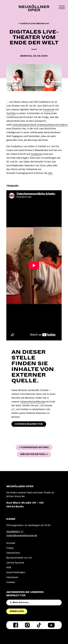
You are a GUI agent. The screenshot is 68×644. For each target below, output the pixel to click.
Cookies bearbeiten (29, 424)
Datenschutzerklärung (32, 401)
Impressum (12, 577)
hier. (50, 173)
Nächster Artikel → (35, 454)
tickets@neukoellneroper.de (21, 535)
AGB (8, 567)
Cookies (10, 582)
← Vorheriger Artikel (35, 447)
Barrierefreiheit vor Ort (19, 557)
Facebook (48, 109)
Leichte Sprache (15, 562)
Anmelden (17, 611)
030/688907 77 (14, 531)
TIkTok (39, 625)
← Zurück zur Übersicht (34, 24)
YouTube (11, 113)
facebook (15, 625)
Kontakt (10, 543)
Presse (10, 548)
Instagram (27, 625)
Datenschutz (13, 553)
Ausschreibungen (15, 572)
